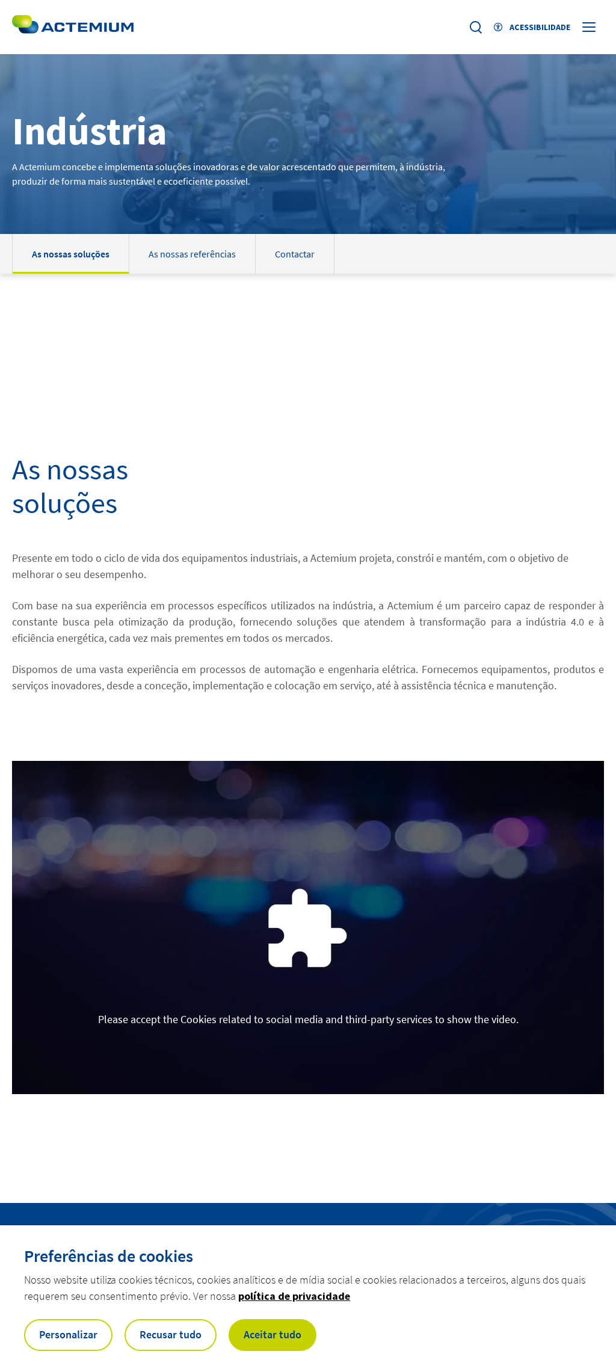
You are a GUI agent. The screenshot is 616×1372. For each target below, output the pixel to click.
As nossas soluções (70, 254)
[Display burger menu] (590, 27)
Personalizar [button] (68, 1334)
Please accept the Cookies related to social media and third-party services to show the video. (308, 1019)
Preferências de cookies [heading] (108, 1256)
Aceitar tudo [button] (272, 1334)
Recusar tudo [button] (171, 1334)
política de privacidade (294, 1296)
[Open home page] (73, 27)
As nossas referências (192, 254)
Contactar (295, 254)
